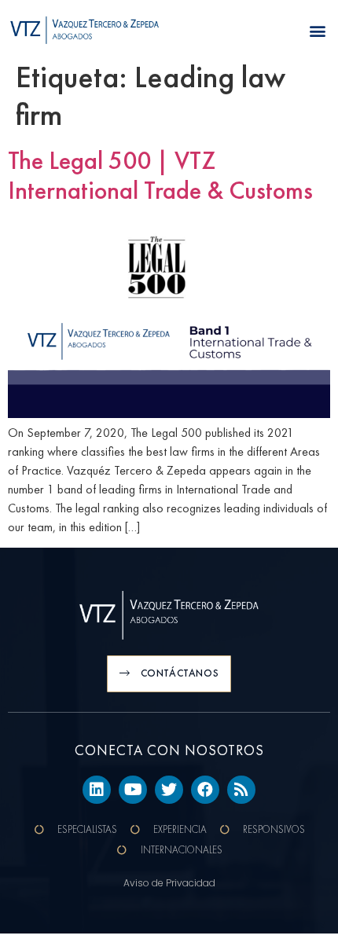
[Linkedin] (97, 790)
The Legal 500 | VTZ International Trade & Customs (160, 176)
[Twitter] (169, 790)
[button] (317, 31)
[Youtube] (133, 790)
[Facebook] (205, 790)
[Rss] (241, 790)
